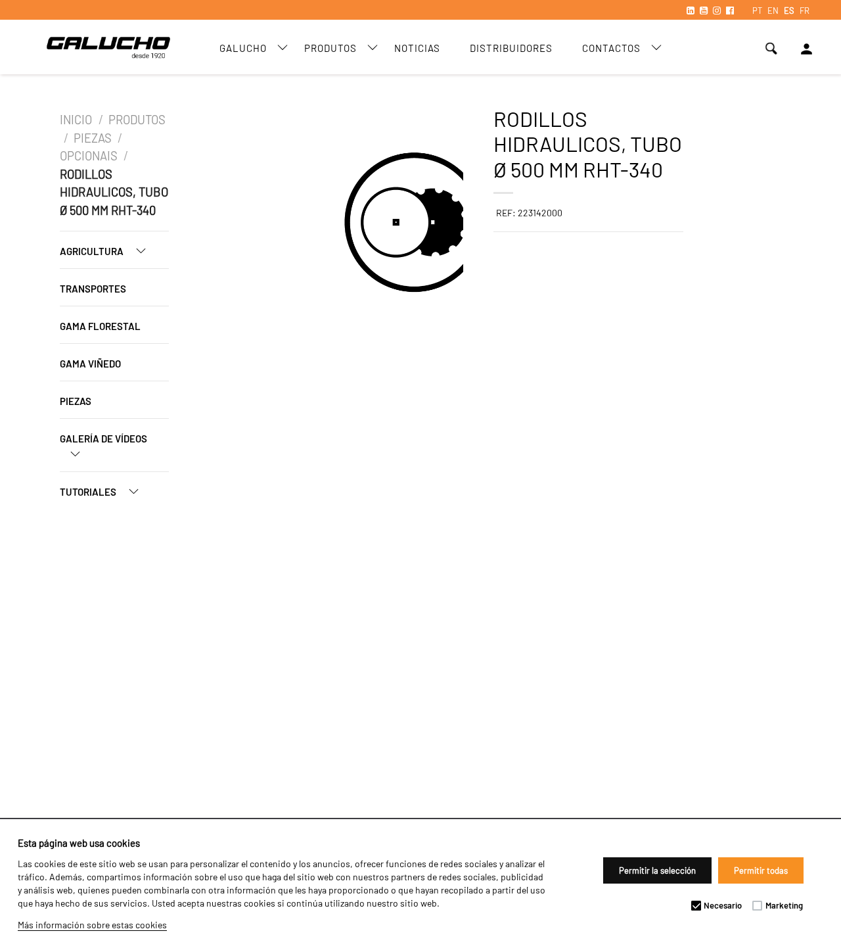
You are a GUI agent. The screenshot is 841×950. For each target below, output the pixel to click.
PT (757, 10)
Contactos (611, 48)
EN (773, 10)
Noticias (417, 48)
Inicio (77, 119)
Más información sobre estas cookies (92, 924)
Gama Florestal (100, 326)
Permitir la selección (657, 870)
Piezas (93, 138)
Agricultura (92, 251)
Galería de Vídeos (103, 438)
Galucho (243, 48)
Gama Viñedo (90, 363)
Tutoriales (89, 492)
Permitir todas (761, 870)
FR (804, 10)
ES (789, 10)
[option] (288, 224)
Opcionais (89, 156)
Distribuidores (511, 48)
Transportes (93, 289)
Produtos (330, 48)
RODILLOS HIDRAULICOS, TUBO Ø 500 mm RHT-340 (114, 192)
